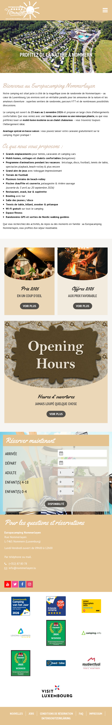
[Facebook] (22, 584)
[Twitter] (15, 584)
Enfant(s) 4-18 (17, 482)
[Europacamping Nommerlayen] (26, 10)
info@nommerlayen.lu (22, 568)
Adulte (10, 472)
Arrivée (11, 453)
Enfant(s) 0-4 (16, 491)
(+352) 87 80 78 (18, 563)
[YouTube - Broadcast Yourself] (7, 584)
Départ (10, 463)
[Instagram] (29, 584)
